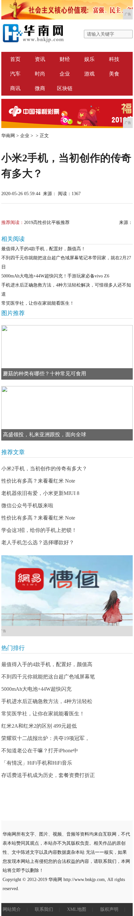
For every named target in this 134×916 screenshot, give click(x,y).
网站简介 (12, 909)
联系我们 (44, 909)
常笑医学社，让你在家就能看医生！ (37, 303)
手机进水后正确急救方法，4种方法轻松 (46, 701)
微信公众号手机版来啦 (27, 505)
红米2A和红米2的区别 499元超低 (39, 726)
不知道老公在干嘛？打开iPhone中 (39, 750)
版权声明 (109, 909)
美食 (114, 73)
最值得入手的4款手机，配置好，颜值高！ (43, 248)
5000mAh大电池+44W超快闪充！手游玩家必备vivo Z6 (55, 276)
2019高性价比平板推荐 (47, 222)
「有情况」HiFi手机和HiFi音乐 (36, 763)
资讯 (40, 59)
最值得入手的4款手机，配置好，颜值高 (46, 664)
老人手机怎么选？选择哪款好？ (37, 542)
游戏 (89, 73)
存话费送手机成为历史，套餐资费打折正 (48, 775)
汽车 (15, 73)
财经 (65, 59)
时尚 (40, 73)
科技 (114, 59)
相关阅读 (13, 239)
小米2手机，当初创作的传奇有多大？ (44, 468)
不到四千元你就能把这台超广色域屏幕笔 (48, 676)
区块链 (65, 88)
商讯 (15, 88)
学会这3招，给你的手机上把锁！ (39, 530)
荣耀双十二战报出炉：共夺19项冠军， (45, 738)
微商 (40, 88)
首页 (15, 59)
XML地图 (76, 909)
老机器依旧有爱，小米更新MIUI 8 (40, 493)
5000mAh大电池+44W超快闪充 (36, 689)
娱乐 (89, 59)
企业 (65, 73)
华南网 (8, 135)
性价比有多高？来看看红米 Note (38, 481)
